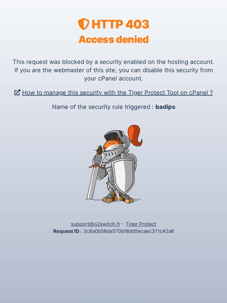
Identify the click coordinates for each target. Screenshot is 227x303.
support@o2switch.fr (95, 224)
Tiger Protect (141, 224)
